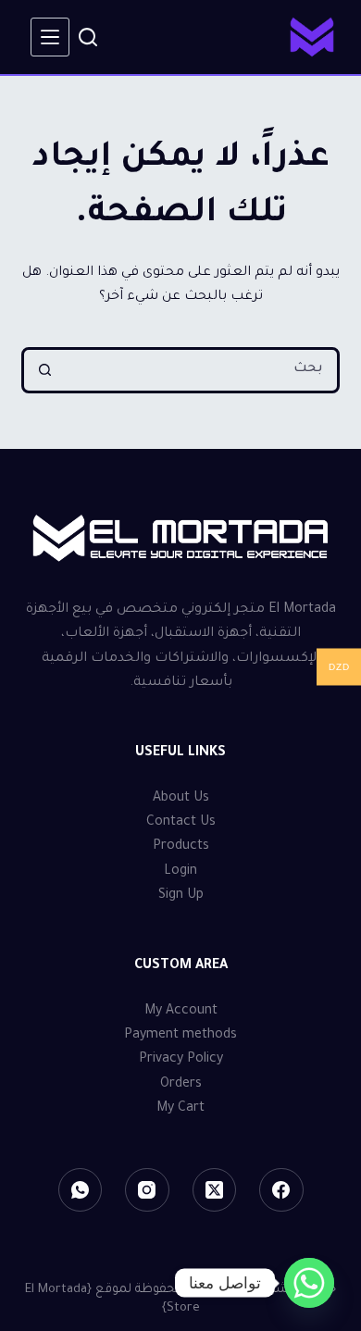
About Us (181, 798)
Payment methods (180, 1035)
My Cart (180, 1108)
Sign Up (181, 896)
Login (180, 872)
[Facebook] (281, 1190)
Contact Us (181, 822)
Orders (181, 1084)
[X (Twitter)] (215, 1190)
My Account (181, 1011)
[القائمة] (50, 37)
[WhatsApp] (80, 1190)
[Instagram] (147, 1190)
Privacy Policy (181, 1059)
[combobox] (200, 370)
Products (181, 847)
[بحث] (88, 37)
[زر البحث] (44, 370)
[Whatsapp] (309, 1283)
